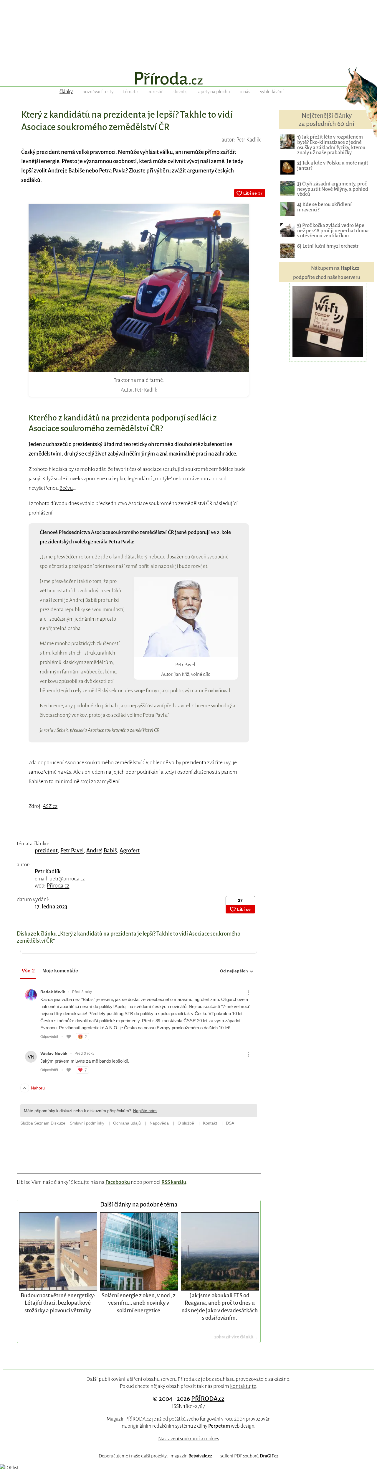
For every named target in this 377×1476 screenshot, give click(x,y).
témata (130, 91)
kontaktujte (243, 1386)
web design (231, 1426)
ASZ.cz (50, 806)
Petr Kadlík (48, 872)
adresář (155, 91)
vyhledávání (272, 91)
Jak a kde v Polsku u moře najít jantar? (332, 165)
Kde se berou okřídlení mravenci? (324, 207)
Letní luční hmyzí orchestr (327, 246)
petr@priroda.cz (67, 879)
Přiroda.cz (58, 886)
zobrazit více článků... (235, 1336)
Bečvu (66, 488)
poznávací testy (97, 91)
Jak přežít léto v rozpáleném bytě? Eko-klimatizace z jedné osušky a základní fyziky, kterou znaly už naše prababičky (331, 145)
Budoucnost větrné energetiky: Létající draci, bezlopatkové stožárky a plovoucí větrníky (58, 1303)
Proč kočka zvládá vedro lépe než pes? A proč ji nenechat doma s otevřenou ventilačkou (333, 231)
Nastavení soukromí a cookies (188, 1439)
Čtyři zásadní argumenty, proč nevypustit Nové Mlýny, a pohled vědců (332, 189)
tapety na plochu (213, 91)
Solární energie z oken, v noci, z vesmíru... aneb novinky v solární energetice (139, 1303)
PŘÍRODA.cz (207, 1398)
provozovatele (251, 1379)
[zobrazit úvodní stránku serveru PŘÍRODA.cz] (188, 79)
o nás (245, 91)
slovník (180, 91)
